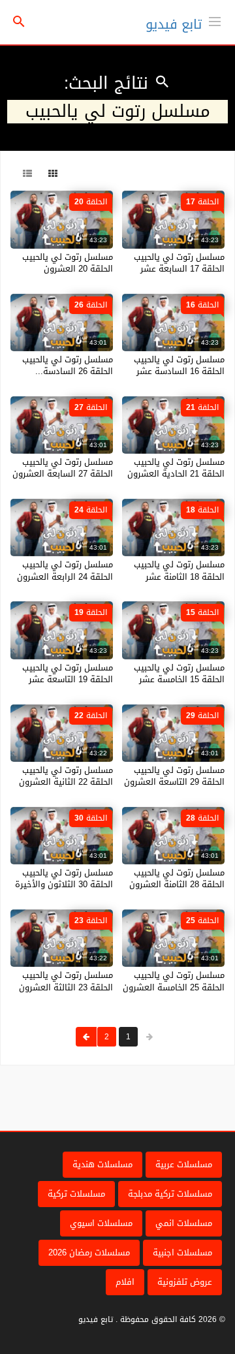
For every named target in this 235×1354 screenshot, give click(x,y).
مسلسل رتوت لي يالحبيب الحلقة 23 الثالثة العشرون (66, 981)
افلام (125, 1282)
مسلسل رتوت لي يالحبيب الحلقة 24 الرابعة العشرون (65, 570)
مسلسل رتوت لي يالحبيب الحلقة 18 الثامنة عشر (179, 570)
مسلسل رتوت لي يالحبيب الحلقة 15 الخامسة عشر (179, 673)
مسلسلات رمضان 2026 (89, 1252)
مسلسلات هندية (102, 1164)
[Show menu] (214, 20)
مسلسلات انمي (183, 1223)
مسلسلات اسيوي (101, 1223)
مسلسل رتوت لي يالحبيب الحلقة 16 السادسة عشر (179, 365)
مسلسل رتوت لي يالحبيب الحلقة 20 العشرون (67, 263)
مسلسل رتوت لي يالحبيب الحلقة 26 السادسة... (67, 365)
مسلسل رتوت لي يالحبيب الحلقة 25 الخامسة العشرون (174, 981)
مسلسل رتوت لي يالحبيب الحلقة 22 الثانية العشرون (66, 776)
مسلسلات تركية (76, 1194)
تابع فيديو (174, 24)
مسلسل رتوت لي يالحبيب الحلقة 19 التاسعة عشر (67, 673)
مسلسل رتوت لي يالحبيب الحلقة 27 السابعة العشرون (62, 468)
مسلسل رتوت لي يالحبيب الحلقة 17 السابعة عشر (179, 263)
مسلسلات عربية (183, 1164)
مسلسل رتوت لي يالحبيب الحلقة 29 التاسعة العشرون (174, 776)
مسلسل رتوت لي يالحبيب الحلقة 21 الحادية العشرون (176, 468)
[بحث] (19, 22)
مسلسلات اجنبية (182, 1252)
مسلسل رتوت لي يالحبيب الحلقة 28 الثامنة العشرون (177, 878)
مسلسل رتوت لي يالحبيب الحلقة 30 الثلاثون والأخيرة (64, 878)
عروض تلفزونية (184, 1282)
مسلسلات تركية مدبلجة (170, 1194)
